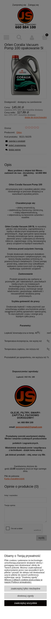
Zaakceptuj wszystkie (25, 603)
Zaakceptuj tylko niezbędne (25, 588)
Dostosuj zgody (25, 595)
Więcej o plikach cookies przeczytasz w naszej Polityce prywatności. (23, 581)
